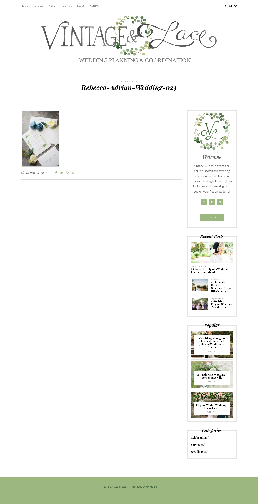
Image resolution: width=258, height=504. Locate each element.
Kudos (81, 6)
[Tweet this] (61, 173)
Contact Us (212, 217)
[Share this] (56, 173)
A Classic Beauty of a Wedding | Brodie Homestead (210, 270)
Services (38, 6)
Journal (67, 6)
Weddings (211, 351)
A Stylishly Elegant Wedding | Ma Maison (221, 304)
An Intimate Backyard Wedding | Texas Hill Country (221, 287)
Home (24, 6)
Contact (95, 6)
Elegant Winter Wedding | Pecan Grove (212, 406)
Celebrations (199, 437)
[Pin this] (73, 173)
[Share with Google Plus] (67, 173)
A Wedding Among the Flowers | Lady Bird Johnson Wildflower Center (212, 342)
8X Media (151, 487)
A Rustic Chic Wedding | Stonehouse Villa (211, 376)
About (52, 6)
